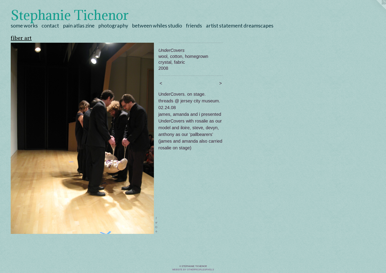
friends (194, 25)
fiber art (21, 38)
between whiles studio (157, 25)
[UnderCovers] (82, 138)
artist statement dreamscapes (239, 25)
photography (113, 25)
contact (50, 25)
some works (24, 25)
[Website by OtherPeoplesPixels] (377, 9)
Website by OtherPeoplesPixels (193, 269)
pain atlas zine (78, 25)
